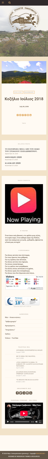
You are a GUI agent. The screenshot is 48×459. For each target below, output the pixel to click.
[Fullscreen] (40, 422)
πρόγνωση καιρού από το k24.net (22, 306)
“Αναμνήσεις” (10, 330)
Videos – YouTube (11, 338)
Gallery (18, 92)
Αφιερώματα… (10, 326)
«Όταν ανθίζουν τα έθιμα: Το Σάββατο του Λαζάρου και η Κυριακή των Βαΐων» (29, 364)
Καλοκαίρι (29, 92)
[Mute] (36, 422)
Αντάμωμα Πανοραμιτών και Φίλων (29, 350)
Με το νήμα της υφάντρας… (26, 356)
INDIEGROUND (40, 453)
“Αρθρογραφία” (10, 321)
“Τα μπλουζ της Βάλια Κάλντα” (27, 380)
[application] (24, 413)
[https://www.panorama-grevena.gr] (24, 18)
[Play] (8, 422)
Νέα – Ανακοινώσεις (12, 317)
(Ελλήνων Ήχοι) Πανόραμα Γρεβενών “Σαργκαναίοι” (26, 373)
